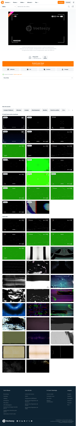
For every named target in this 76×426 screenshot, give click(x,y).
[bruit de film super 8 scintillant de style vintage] (62, 337)
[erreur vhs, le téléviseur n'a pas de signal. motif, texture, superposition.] (13, 267)
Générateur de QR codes (9, 414)
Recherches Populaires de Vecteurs (30, 401)
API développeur (7, 405)
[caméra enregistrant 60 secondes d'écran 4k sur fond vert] (37, 179)
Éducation (5, 402)
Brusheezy (6, 394)
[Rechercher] (68, 6)
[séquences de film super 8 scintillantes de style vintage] (62, 352)
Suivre (44, 58)
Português (69, 398)
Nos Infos (48, 398)
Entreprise (6, 400)
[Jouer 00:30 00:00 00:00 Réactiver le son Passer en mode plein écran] (37, 28)
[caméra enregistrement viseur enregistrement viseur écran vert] (37, 164)
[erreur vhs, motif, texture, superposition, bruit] (13, 337)
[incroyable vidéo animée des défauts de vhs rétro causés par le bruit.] (62, 309)
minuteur (18, 110)
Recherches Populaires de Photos (30, 404)
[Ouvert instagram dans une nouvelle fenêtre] (19, 421)
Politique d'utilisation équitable (64, 422)
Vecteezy (5, 396)
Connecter (67, 2)
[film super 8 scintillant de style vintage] (13, 352)
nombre (45, 110)
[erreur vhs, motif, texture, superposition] (37, 267)
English (68, 394)
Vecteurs (7, 2)
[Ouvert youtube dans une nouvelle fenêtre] (31, 421)
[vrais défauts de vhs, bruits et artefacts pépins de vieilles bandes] (37, 309)
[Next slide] (70, 110)
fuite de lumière (54, 110)
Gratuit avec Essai (37, 63)
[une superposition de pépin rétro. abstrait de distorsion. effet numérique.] (37, 207)
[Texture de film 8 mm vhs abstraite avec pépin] (37, 323)
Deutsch (68, 400)
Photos (15, 2)
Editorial (29, 2)
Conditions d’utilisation (54, 421)
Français (68, 402)
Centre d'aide (49, 394)
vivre (63, 110)
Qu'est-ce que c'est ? (18, 74)
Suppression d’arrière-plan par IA (10, 411)
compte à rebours (8, 110)
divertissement (36, 110)
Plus (36, 2)
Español (68, 396)
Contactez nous (49, 396)
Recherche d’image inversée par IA (8, 407)
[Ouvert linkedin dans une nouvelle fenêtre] (22, 421)
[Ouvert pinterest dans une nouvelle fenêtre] (24, 421)
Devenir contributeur (49, 401)
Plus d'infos (6, 78)
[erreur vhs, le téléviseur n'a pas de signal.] (13, 295)
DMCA (26, 396)
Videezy (5, 398)
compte (26, 110)
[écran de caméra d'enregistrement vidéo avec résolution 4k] (37, 122)
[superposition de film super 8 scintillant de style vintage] (37, 352)
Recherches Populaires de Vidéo (30, 408)
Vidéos (22, 2)
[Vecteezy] (2, 2)
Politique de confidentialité (67, 421)
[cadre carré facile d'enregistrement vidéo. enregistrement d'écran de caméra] (13, 122)
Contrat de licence (29, 394)
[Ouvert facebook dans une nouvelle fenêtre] (17, 421)
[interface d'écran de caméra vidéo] (62, 122)
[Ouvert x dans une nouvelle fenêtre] (29, 421)
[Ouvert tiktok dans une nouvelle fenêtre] (26, 421)
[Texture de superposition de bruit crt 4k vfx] (62, 253)
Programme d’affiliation (30, 398)
